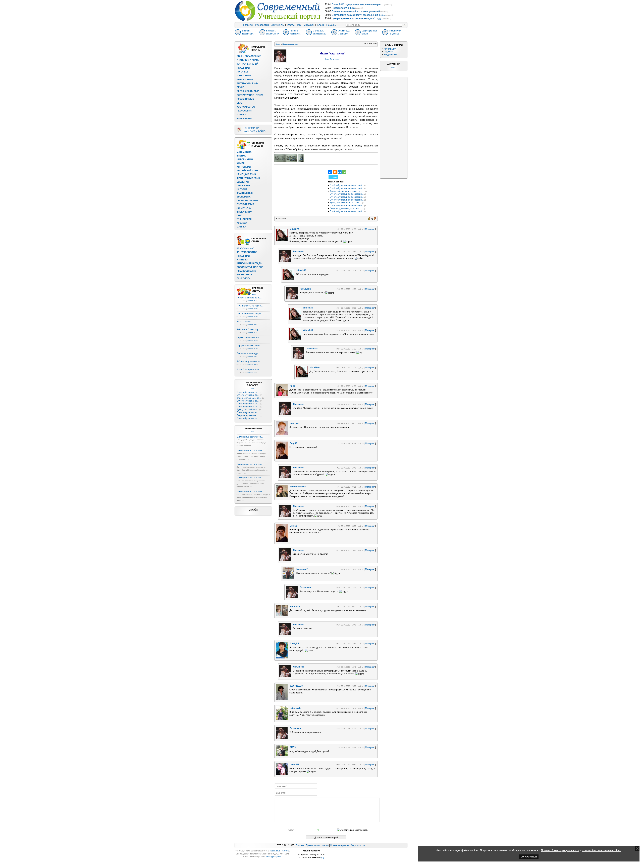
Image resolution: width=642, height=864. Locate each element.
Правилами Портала (279, 851)
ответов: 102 (252, 348)
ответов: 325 (252, 364)
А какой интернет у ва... (249, 369)
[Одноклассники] (335, 172)
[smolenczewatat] (282, 496)
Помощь (331, 25)
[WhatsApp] (344, 172)
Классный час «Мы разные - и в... (347, 191)
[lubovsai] (282, 434)
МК (299, 25)
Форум (290, 25)
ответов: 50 (251, 301)
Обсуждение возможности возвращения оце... (358, 15)
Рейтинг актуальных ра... (249, 361)
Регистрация (390, 49)
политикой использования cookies (601, 850)
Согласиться (529, 856)
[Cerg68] (282, 458)
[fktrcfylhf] (282, 657)
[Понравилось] (369, 218)
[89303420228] (282, 699)
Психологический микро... (250, 313)
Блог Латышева (332, 59)
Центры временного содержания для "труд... (357, 18)
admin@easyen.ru (273, 856)
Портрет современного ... (249, 345)
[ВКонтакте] (330, 172)
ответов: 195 (252, 340)
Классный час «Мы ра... (249, 398)
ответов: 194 (252, 317)
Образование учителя (248, 337)
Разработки (262, 25)
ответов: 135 (252, 309)
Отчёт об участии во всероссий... (347, 185)
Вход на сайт (390, 54)
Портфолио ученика (343, 8)
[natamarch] (282, 719)
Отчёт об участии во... (248, 392)
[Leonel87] (282, 774)
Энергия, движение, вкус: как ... (346, 208)
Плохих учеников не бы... (249, 297)
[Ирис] (282, 395)
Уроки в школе (244, 321)
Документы (277, 25)
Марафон (308, 25)
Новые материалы (339, 845)
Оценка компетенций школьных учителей (356, 11)
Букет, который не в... (248, 409)
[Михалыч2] (288, 578)
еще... (254, 294)
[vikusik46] (282, 240)
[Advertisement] (299, 191)
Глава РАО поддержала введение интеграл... (357, 4)
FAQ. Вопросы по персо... (250, 305)
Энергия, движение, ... (248, 415)
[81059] (282, 755)
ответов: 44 (251, 325)
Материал (370, 229)
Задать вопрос (358, 845)
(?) (322, 857)
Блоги (320, 25)
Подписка (388, 51)
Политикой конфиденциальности (560, 850)
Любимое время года (247, 353)
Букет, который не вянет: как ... (345, 202)
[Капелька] (282, 615)
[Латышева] (285, 261)
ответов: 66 (251, 372)
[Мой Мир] (340, 172)
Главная (248, 25)
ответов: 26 (251, 357)
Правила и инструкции (317, 845)
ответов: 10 (251, 333)
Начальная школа (290, 44)
